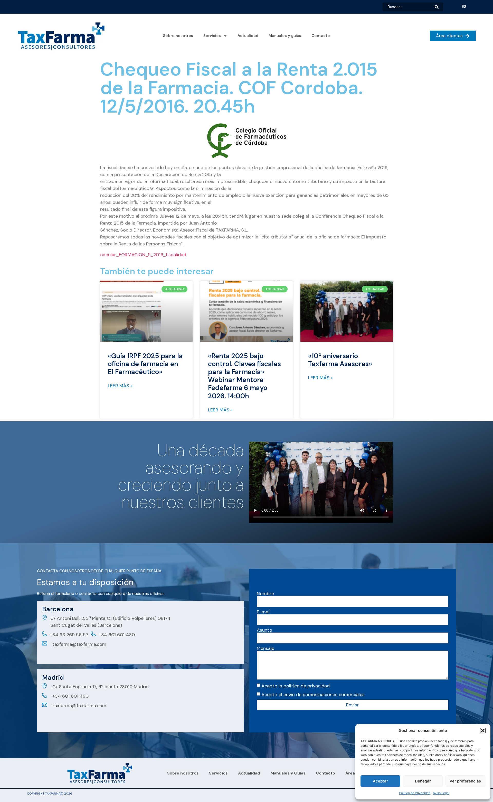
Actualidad (248, 35)
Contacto (320, 35)
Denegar (423, 781)
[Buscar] (439, 7)
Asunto (264, 630)
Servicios (212, 35)
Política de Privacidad (414, 793)
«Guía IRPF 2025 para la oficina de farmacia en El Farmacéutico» (145, 364)
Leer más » (120, 386)
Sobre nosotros (178, 35)
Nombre (265, 593)
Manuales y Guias (288, 773)
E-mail (263, 612)
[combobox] (408, 7)
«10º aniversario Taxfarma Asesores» (340, 360)
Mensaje (265, 648)
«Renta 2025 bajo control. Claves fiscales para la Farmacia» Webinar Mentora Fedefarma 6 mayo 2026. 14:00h (244, 376)
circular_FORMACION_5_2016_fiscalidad (143, 255)
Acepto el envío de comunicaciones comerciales (313, 695)
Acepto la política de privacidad (295, 686)
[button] (482, 730)
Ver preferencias (465, 781)
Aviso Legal (441, 793)
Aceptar (380, 781)
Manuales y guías (285, 35)
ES (464, 6)
